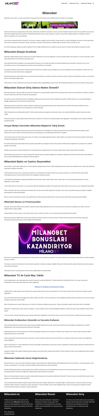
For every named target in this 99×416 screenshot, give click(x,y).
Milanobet (64, 3)
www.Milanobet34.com (72, 406)
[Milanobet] (12, 3)
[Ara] (93, 3)
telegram (68, 402)
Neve (5, 412)
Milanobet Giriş (74, 3)
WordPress (11, 412)
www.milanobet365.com (46, 406)
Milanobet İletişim (86, 3)
